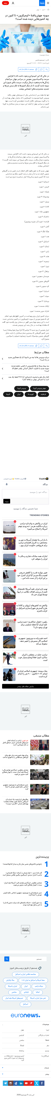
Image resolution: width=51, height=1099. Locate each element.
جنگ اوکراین (10, 980)
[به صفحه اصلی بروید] (42, 3)
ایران (19, 394)
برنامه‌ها (21, 1050)
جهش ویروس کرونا (39, 388)
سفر (48, 1045)
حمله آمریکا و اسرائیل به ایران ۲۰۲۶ (33, 980)
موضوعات (45, 1024)
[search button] (6, 958)
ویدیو (47, 1050)
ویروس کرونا (21, 388)
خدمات (46, 1068)
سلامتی (14, 992)
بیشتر (47, 1074)
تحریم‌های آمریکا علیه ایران (14, 998)
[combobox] (25, 958)
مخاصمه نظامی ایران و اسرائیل (25, 974)
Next (47, 1040)
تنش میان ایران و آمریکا (38, 998)
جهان (38, 10)
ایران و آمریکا (12, 986)
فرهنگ (22, 1045)
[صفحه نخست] (48, 10)
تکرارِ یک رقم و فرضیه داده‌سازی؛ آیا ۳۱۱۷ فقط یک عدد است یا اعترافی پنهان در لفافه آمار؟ (28, 378)
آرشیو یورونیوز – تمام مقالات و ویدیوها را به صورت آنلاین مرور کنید (14, 1058)
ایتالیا (38, 992)
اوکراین (26, 992)
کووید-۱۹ (31, 394)
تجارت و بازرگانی (43, 1035)
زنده (5, 3)
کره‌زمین (21, 1035)
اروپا (47, 1030)
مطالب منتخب (41, 735)
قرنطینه (43, 394)
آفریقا (8, 394)
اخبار (43, 10)
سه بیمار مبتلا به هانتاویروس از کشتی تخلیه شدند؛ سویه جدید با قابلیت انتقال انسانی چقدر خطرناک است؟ (30, 368)
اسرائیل (25, 1004)
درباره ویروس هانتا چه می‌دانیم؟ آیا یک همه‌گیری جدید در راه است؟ (28, 358)
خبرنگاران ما (45, 1056)
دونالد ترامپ (39, 986)
